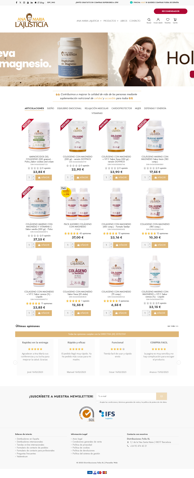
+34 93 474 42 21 (138, 445)
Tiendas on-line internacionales (30, 445)
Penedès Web (112, 462)
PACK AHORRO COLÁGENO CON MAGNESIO (78, 225)
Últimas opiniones (28, 326)
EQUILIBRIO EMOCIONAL (69, 108)
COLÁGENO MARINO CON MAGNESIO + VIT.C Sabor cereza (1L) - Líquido (155, 294)
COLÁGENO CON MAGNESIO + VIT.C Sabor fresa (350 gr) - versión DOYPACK (116, 159)
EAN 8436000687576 (154, 299)
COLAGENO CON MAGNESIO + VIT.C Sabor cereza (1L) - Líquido (39, 294)
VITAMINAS (97, 113)
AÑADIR (45, 177)
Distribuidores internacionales (30, 442)
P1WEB (77, 229)
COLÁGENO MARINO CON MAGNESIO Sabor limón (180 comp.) (154, 159)
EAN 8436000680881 (155, 164)
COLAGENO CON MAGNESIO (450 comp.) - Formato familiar (116, 225)
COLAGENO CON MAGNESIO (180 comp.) (155, 225)
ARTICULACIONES (34, 108)
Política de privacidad (82, 445)
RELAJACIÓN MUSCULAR (96, 108)
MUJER (138, 108)
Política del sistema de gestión (86, 454)
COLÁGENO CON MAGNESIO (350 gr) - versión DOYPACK (77, 158)
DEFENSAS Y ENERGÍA (155, 108)
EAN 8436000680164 (116, 297)
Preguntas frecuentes (26, 454)
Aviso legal (77, 439)
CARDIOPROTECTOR (122, 108)
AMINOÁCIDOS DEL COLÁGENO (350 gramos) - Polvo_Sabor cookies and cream (39, 159)
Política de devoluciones (84, 451)
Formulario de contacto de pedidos (32, 448)
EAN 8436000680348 (155, 229)
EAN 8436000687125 (39, 164)
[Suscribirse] (161, 396)
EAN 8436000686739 (77, 162)
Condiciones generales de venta (87, 442)
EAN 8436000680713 (39, 299)
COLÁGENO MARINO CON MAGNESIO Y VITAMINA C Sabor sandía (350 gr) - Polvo (39, 227)
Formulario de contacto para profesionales (36, 451)
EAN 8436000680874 (39, 232)
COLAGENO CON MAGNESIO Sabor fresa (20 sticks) (77, 293)
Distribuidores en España (28, 439)
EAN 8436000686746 (116, 164)
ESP (48, 2)
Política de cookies (81, 448)
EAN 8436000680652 (116, 229)
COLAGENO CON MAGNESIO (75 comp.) (116, 293)
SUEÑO (50, 108)
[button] (89, 20)
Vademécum (22, 456)
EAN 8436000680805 (77, 297)
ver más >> (172, 326)
